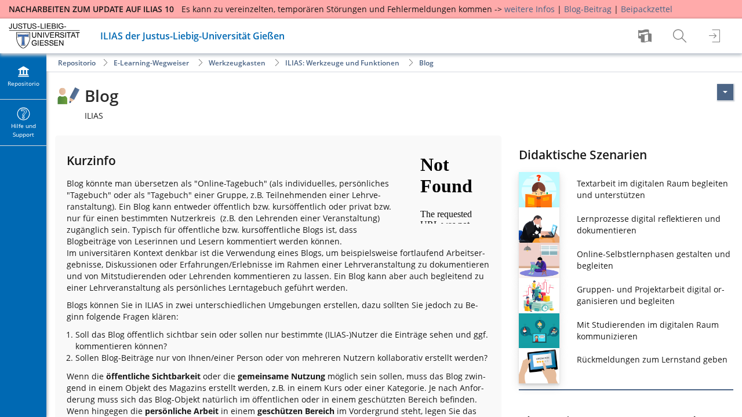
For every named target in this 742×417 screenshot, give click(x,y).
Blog (426, 63)
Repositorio (77, 63)
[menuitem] (646, 36)
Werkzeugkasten (237, 63)
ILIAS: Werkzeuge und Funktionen (342, 63)
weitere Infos (529, 8)
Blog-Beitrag (588, 8)
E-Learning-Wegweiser (151, 63)
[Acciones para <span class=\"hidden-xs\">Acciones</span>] (725, 92)
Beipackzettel (646, 8)
